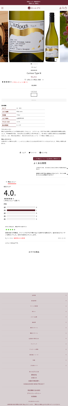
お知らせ (34, 378)
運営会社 (34, 375)
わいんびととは (34, 372)
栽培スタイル (34, 327)
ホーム (33, 67)
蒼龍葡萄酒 (34, 70)
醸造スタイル (34, 333)
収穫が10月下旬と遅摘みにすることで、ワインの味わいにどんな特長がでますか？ (52, 174)
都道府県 (34, 300)
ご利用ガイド (34, 365)
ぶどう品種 (34, 317)
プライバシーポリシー (34, 393)
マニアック (34, 344)
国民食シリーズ (34, 354)
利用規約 (34, 396)
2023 (34, 95)
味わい (34, 311)
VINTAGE (34, 91)
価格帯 (34, 322)
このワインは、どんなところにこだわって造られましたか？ (52, 168)
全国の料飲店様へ (34, 381)
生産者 (34, 295)
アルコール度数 (33, 349)
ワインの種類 (34, 306)
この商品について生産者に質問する (47, 159)
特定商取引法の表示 (34, 390)
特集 (34, 360)
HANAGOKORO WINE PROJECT (34, 384)
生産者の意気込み (34, 338)
